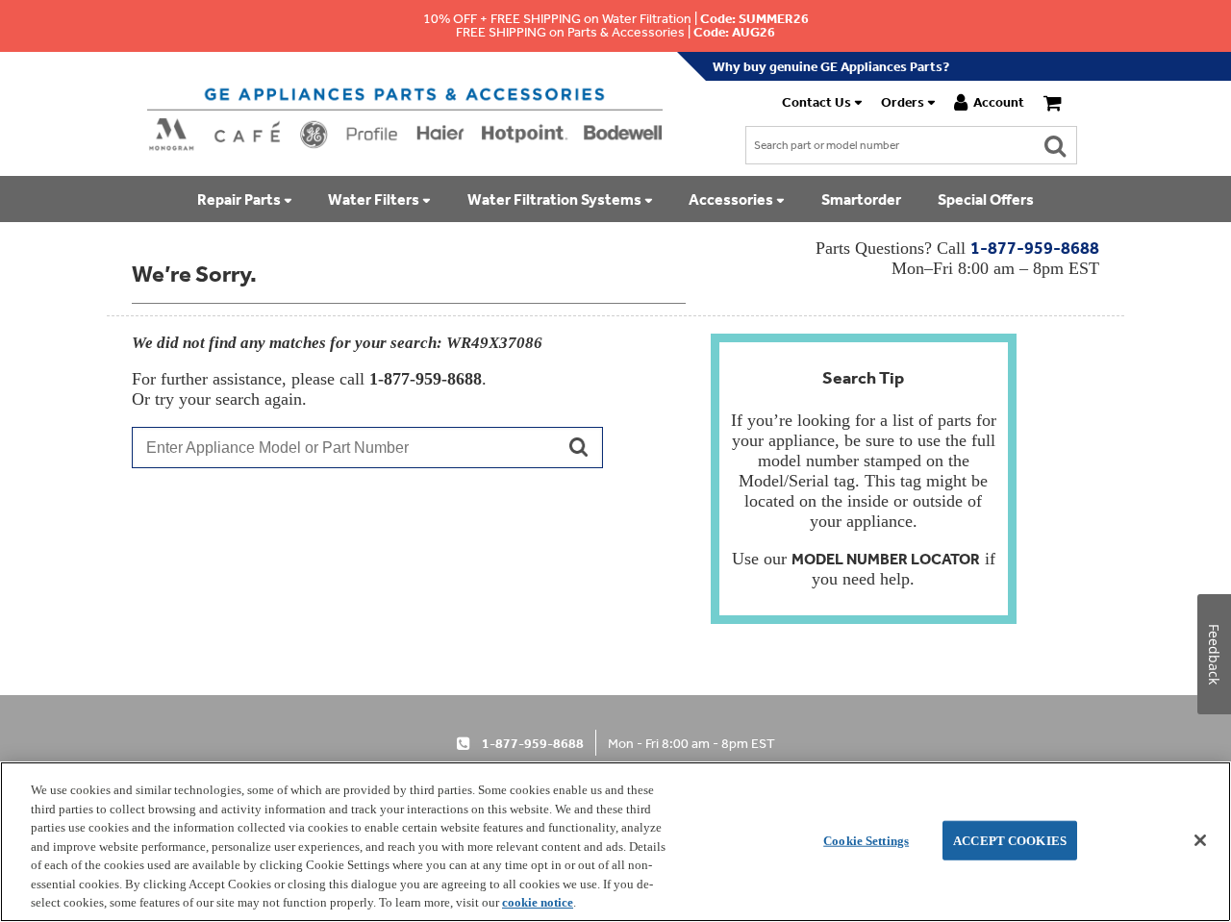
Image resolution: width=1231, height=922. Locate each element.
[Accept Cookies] (1200, 840)
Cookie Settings (866, 840)
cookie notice (537, 902)
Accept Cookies (1010, 840)
